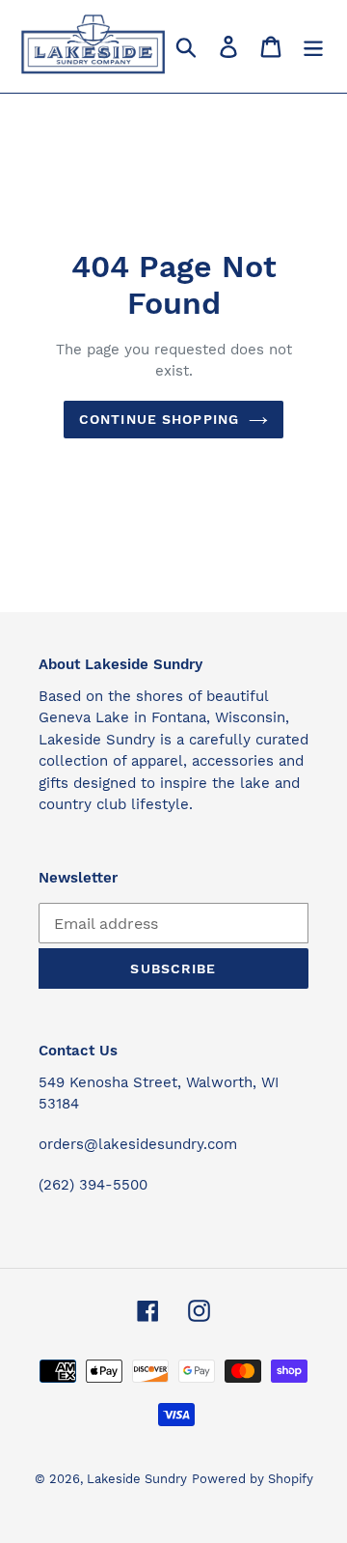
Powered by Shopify (252, 1479)
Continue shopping (159, 419)
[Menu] (313, 47)
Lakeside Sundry (137, 1479)
